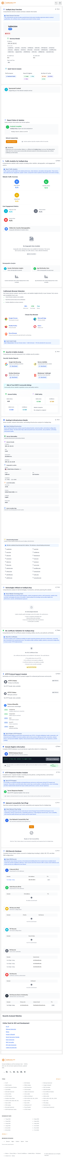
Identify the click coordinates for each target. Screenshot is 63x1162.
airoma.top (10, 49)
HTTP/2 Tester (8, 1096)
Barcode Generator (9, 1107)
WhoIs (7, 1032)
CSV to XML (46, 1094)
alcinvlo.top (23, 49)
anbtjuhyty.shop (44, 49)
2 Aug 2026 (36, 1123)
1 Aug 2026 (7, 1125)
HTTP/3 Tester (27, 1109)
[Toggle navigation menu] (60, 3)
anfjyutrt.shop (11, 51)
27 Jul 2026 (36, 1130)
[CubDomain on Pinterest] (17, 1071)
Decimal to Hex (46, 1105)
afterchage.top (44, 47)
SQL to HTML (27, 1100)
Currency (6, 490)
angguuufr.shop (19, 51)
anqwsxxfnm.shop (49, 51)
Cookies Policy (31, 1153)
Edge (12, 1141)
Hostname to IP (27, 1105)
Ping (31, 826)
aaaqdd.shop (10, 47)
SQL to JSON (8, 1103)
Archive (50, 76)
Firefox (17, 1141)
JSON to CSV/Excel (28, 1096)
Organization (7, 454)
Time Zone (7, 485)
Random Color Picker (10, 1098)
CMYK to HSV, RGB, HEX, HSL (12, 1100)
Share (58, 9)
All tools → (58, 1079)
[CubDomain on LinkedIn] (21, 1071)
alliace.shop (29, 49)
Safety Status (10, 399)
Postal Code (7, 500)
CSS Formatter (27, 1089)
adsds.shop (37, 47)
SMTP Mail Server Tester (10, 1109)
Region (6, 472)
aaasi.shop (17, 47)
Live (44, 79)
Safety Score (11, 407)
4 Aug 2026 (36, 1121)
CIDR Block (7, 460)
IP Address (9, 41)
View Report (14, 366)
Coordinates (7, 477)
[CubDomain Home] (8, 3)
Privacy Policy (13, 1153)
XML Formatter (10, 1042)
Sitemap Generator (11, 1029)
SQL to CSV (45, 1100)
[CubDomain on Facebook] (6, 1071)
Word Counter (8, 1085)
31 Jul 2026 (36, 1125)
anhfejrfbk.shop (27, 51)
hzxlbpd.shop (12, 26)
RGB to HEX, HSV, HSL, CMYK (50, 1098)
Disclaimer (38, 1153)
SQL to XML (27, 1103)
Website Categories (38, 407)
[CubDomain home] (8, 1060)
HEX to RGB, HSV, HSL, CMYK (31, 1098)
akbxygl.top (16, 49)
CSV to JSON (27, 1094)
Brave (27, 1141)
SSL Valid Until (36, 55)
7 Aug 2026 (7, 1119)
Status (13, 1156)
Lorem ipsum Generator (48, 1107)
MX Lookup (45, 1103)
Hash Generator (10, 1039)
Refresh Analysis (11, 141)
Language (7, 495)
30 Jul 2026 (7, 1128)
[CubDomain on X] (10, 1071)
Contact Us (7, 1156)
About (6, 1153)
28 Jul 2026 (7, 1130)
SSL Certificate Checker (48, 1091)
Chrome (7, 1141)
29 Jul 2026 (36, 1128)
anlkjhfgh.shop (41, 51)
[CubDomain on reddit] (24, 1071)
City (33, 472)
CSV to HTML (8, 1094)
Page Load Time (11, 60)
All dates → (4, 1134)
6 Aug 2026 (36, 1119)
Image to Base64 (10, 1034)
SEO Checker (27, 1083)
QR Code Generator (11, 1045)
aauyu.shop (23, 47)
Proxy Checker (27, 1107)
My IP (7, 1026)
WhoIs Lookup (27, 1085)
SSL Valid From (10, 55)
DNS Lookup (8, 1105)
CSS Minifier (8, 1089)
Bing (33, 76)
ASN (6, 449)
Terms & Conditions (21, 1153)
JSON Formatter (47, 1089)
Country (6, 467)
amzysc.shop (36, 49)
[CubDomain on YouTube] (13, 1071)
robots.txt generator (11, 1047)
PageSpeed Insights (11, 76)
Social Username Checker (12, 1037)
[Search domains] (56, 3)
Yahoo (27, 79)
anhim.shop (34, 51)
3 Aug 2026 (7, 1123)
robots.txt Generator (29, 1091)
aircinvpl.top (51, 47)
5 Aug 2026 (7, 1121)
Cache (44, 76)
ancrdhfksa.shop (52, 49)
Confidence (24, 407)
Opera (22, 1141)
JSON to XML (46, 1096)
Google (27, 76)
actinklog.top (30, 47)
